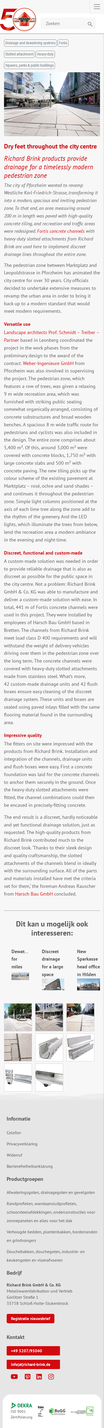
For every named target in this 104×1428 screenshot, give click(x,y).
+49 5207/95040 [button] (26, 1350)
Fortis (63, 43)
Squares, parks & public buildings (29, 65)
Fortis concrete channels (61, 231)
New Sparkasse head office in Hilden (88, 962)
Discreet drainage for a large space (52, 962)
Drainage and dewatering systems (30, 43)
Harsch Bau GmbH (34, 894)
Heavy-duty (45, 54)
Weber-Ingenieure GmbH (48, 363)
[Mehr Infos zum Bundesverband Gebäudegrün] (57, 1411)
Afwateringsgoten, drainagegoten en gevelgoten (51, 1192)
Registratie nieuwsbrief (30, 1318)
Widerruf (14, 1155)
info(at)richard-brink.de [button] (30, 1364)
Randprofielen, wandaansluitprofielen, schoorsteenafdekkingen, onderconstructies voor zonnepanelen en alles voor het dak (51, 1212)
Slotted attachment (19, 54)
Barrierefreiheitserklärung (30, 1166)
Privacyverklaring (22, 1143)
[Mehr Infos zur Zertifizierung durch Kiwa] (41, 1411)
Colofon (14, 1132)
